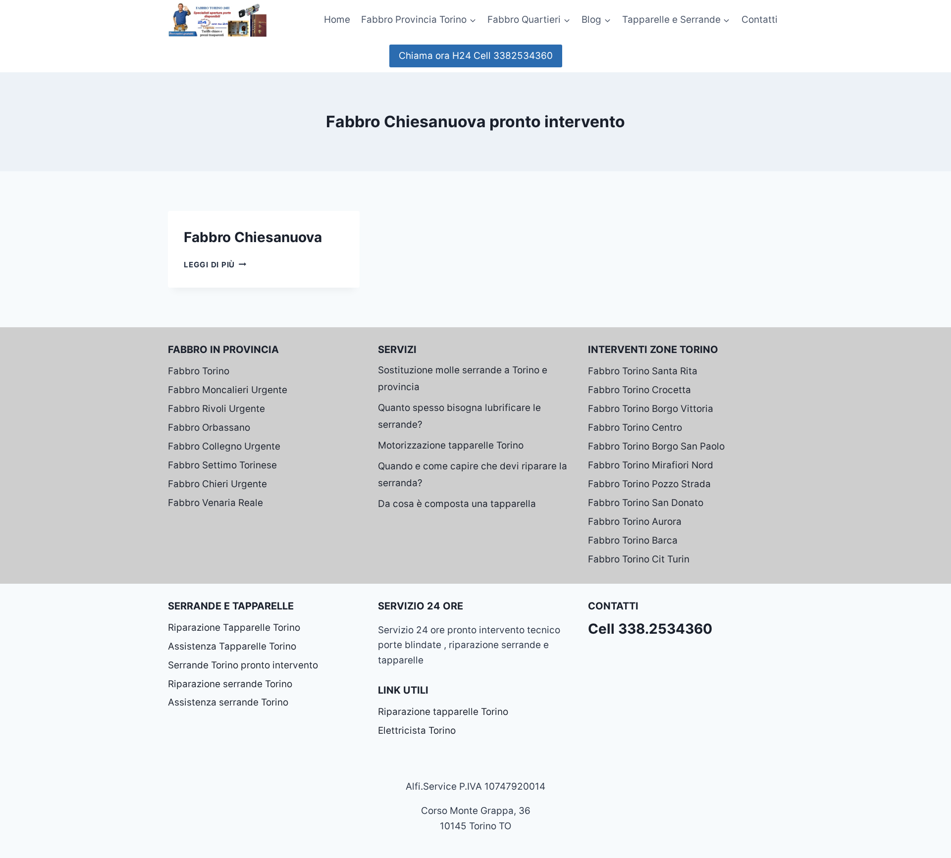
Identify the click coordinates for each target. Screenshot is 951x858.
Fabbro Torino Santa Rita (642, 371)
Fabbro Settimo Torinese (222, 465)
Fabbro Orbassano (209, 427)
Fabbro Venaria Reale (215, 502)
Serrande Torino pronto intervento (243, 665)
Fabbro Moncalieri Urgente (227, 390)
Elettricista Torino (417, 730)
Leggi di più (215, 264)
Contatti (759, 19)
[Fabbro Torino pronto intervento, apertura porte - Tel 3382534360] (217, 19)
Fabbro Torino (198, 371)
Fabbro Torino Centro (635, 427)
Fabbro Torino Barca (633, 540)
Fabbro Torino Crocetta (639, 390)
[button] (472, 19)
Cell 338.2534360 (650, 628)
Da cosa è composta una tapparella (457, 503)
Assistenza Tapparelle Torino (232, 646)
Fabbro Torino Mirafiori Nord (650, 465)
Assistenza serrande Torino (228, 702)
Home (337, 19)
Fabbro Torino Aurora (635, 521)
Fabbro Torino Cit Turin (638, 559)
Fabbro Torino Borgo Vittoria (650, 408)
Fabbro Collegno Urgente (224, 446)
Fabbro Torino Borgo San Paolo (656, 446)
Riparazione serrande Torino (230, 684)
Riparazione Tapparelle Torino (234, 627)
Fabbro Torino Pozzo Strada (649, 484)
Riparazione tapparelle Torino (443, 711)
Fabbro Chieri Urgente (217, 484)
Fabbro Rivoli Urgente (216, 408)
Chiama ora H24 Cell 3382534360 (476, 55)
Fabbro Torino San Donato (645, 502)
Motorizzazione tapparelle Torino (451, 445)
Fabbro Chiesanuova (253, 237)
